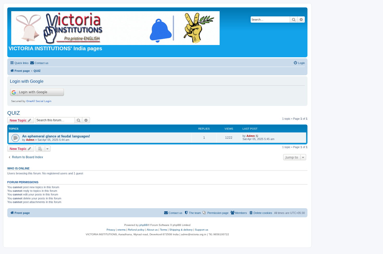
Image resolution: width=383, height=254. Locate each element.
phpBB (143, 225)
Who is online (18, 168)
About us (152, 229)
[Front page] (116, 27)
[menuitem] (39, 63)
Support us (201, 229)
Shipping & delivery (181, 229)
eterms (122, 229)
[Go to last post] (257, 135)
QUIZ (13, 113)
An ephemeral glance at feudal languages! (56, 136)
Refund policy (136, 229)
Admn (30, 139)
